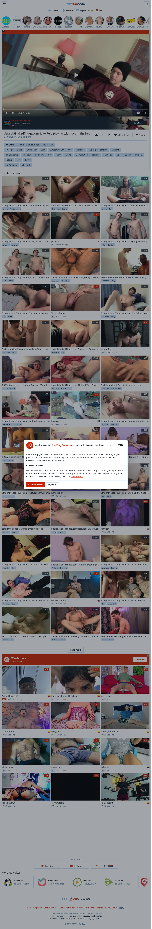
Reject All (52, 484)
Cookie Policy (77, 476)
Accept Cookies (35, 484)
